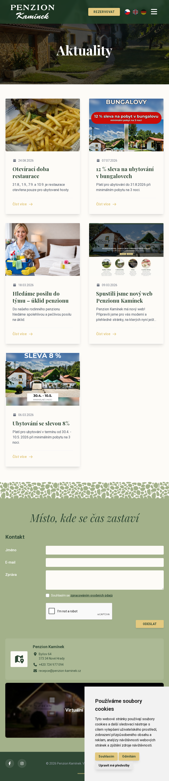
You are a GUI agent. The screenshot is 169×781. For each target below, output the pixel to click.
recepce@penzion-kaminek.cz (60, 671)
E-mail (10, 562)
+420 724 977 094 (51, 664)
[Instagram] (22, 763)
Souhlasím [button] (106, 756)
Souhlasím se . (82, 595)
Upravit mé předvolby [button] (114, 765)
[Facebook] (9, 763)
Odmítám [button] (129, 756)
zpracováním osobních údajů (91, 595)
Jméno (11, 550)
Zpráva (11, 575)
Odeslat (150, 624)
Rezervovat (104, 12)
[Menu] (154, 12)
